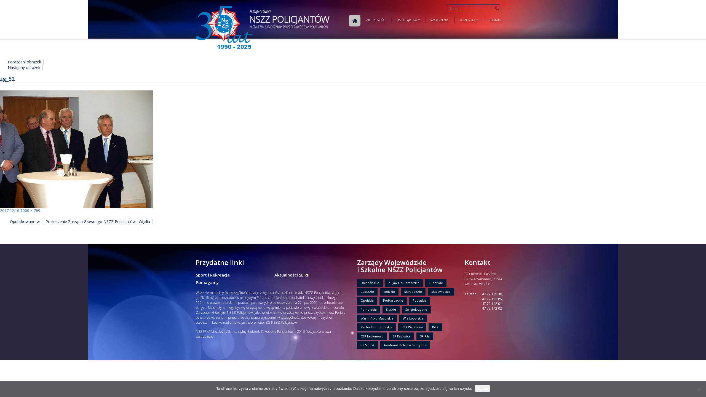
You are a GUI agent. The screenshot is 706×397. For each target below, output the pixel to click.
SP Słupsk (368, 345)
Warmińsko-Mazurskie (377, 318)
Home (354, 20)
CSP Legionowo (372, 336)
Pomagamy (207, 282)
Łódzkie (389, 291)
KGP (435, 327)
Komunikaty (468, 20)
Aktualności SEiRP (291, 275)
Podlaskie (420, 300)
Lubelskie (436, 283)
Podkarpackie (393, 300)
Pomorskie (369, 309)
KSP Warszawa (412, 327)
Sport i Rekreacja (213, 275)
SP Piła (425, 336)
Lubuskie (367, 291)
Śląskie (391, 309)
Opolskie (367, 300)
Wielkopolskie (413, 318)
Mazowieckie (441, 291)
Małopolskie (413, 291)
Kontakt (495, 20)
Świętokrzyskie (416, 309)
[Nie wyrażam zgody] (699, 389)
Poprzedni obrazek (24, 62)
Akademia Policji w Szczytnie (405, 345)
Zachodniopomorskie (376, 327)
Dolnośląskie (370, 283)
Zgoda (482, 388)
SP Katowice (402, 336)
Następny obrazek (24, 67)
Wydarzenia (439, 20)
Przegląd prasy (408, 20)
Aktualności (376, 20)
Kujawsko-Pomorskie (404, 283)
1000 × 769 (30, 210)
